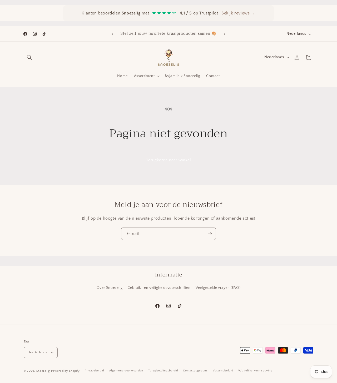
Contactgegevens (195, 370)
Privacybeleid (94, 370)
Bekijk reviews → (238, 13)
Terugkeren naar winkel (168, 160)
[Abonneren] (210, 234)
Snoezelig (43, 370)
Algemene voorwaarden (126, 370)
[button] (29, 57)
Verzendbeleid (223, 370)
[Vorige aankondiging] (112, 34)
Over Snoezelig (109, 288)
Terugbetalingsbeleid (163, 370)
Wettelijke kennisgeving (255, 370)
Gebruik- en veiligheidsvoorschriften (159, 288)
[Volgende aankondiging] (224, 34)
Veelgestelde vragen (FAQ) (218, 288)
